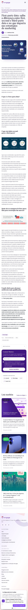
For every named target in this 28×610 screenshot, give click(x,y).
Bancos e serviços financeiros (9, 553)
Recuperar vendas (6, 559)
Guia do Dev (4, 582)
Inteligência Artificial (6, 540)
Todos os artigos (21, 395)
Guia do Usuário (5, 580)
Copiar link (7, 381)
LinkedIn (7, 378)
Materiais (4, 578)
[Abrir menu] (25, 2)
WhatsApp (15, 378)
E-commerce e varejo (7, 550)
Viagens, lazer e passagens (8, 555)
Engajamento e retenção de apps (10, 563)
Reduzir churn (5, 561)
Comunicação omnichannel (8, 542)
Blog (2, 8)
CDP (2, 531)
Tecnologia (7, 8)
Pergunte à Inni (5, 570)
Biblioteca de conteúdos (7, 572)
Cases (3, 576)
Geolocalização (5, 538)
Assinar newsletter (14, 369)
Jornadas (4, 536)
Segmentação (5, 533)
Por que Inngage (5, 588)
